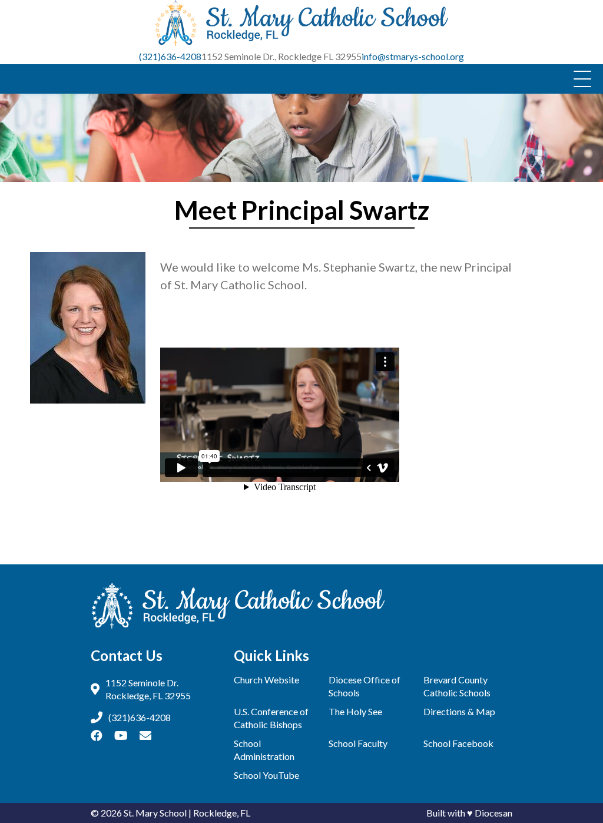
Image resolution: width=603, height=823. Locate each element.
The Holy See (355, 711)
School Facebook (458, 743)
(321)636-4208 (170, 56)
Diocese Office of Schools (364, 686)
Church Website (266, 679)
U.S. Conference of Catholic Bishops (271, 718)
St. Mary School (155, 812)
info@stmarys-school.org (413, 56)
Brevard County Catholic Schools (457, 686)
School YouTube (266, 775)
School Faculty (358, 743)
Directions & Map (459, 711)
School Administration (264, 750)
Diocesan (493, 812)
